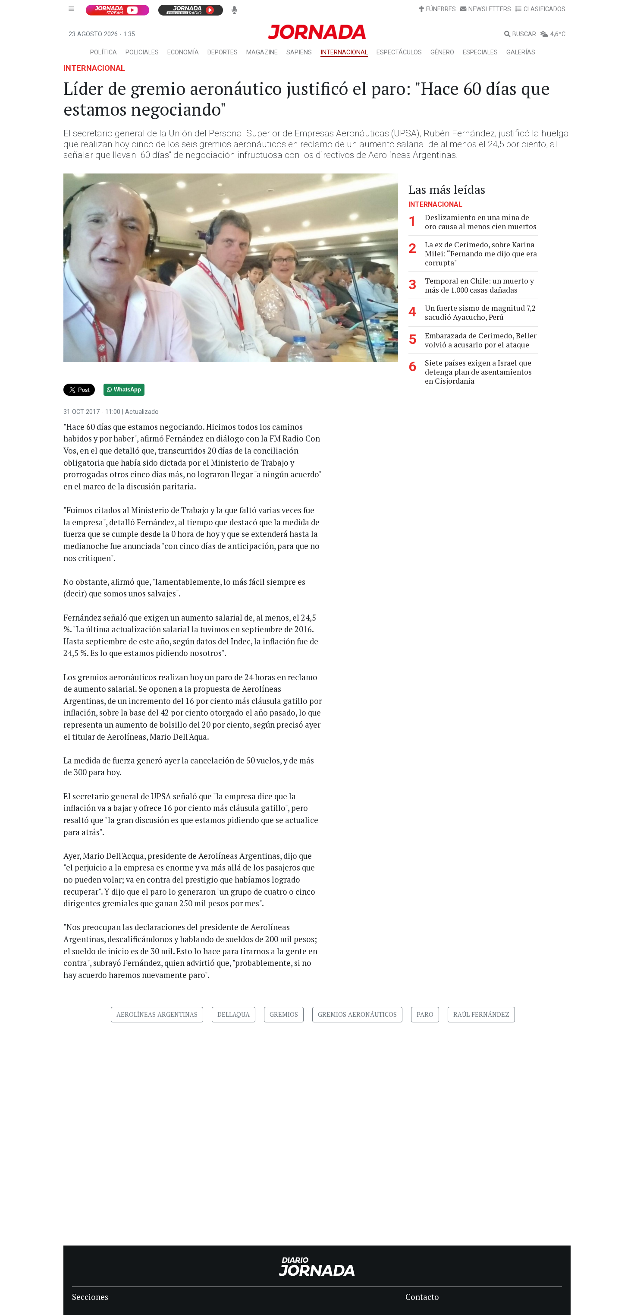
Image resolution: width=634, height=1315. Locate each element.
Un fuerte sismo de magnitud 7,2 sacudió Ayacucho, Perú (480, 312)
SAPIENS (299, 52)
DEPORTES (222, 52)
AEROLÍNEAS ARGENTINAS (157, 1014)
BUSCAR (524, 34)
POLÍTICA (103, 52)
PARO (425, 1014)
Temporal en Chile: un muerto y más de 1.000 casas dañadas (479, 285)
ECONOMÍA (183, 52)
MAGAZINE (262, 52)
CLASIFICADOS (544, 9)
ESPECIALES (480, 52)
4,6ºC (557, 34)
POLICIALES (142, 52)
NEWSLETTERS (489, 9)
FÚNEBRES (441, 9)
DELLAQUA (233, 1014)
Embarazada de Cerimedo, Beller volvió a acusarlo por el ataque (481, 340)
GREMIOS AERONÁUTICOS (357, 1014)
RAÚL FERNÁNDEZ (481, 1014)
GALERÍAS (520, 52)
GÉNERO (442, 52)
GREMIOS (284, 1014)
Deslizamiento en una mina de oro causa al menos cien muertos (481, 221)
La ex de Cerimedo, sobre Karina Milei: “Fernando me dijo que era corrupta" (481, 254)
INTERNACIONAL (344, 52)
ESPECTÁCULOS (399, 52)
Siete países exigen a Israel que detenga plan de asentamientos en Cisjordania (478, 372)
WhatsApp (127, 390)
